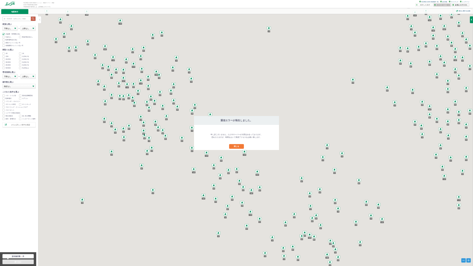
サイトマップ (454, 1)
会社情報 (444, 1)
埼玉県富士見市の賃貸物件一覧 (430, 1)
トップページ (465, 1)
